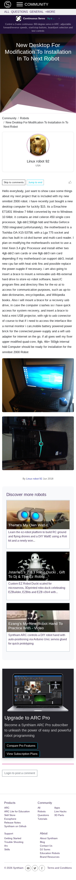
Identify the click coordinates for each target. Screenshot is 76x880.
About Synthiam (49, 838)
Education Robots (50, 853)
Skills (7, 849)
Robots (24, 118)
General (36, 11)
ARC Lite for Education (17, 811)
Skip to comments (14, 182)
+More (50, 11)
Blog (42, 842)
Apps (57, 807)
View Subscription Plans (22, 753)
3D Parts (59, 815)
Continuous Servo (34, 18)
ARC (6, 807)
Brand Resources (49, 856)
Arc (6, 845)
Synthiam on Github (15, 826)
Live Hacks (60, 811)
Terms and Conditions (59, 867)
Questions (19, 11)
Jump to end (35, 182)
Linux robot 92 (34, 478)
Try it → (51, 18)
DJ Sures (45, 849)
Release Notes (12, 822)
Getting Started (12, 838)
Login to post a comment (19, 773)
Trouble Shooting (13, 842)
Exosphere (10, 818)
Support (8, 833)
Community (9, 118)
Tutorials (42, 818)
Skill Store (9, 815)
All (6, 11)
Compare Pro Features (21, 745)
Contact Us (46, 845)
